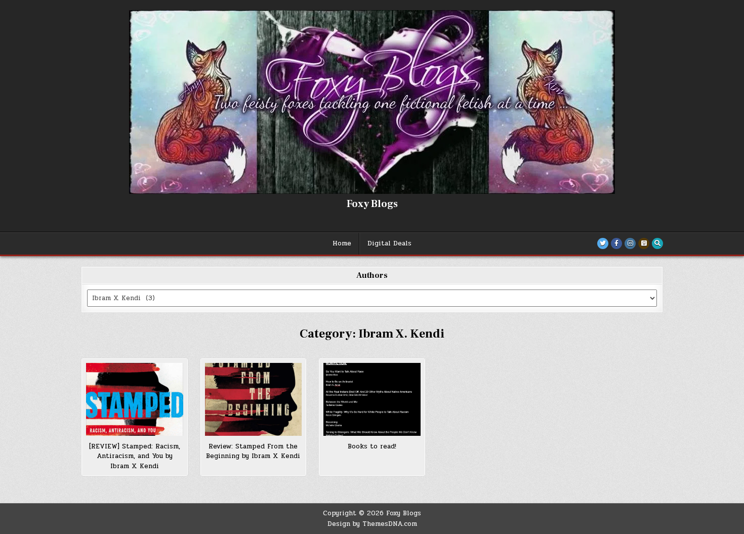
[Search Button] (657, 243)
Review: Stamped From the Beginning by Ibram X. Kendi (253, 451)
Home (342, 243)
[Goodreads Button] (643, 243)
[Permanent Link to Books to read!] (372, 399)
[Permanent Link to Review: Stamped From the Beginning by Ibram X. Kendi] (253, 399)
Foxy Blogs (372, 204)
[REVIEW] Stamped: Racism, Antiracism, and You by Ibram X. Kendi (134, 456)
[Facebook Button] (616, 243)
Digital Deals (389, 243)
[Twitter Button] (602, 243)
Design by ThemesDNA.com (372, 524)
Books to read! (372, 446)
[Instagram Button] (630, 243)
